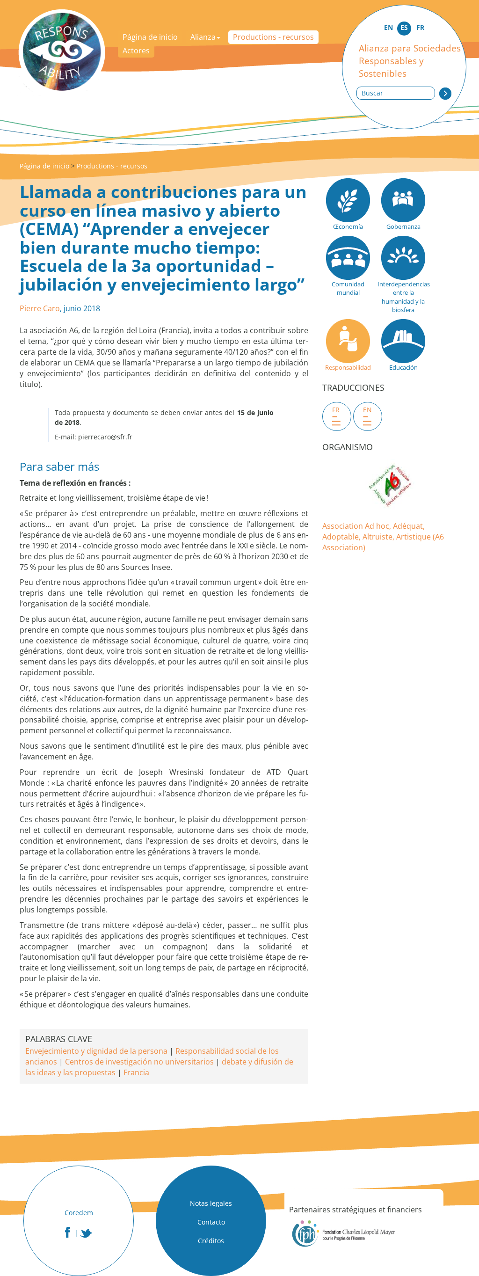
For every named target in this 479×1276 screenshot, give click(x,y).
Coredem (79, 1212)
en (367, 409)
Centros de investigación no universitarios (139, 1062)
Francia (136, 1072)
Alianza (203, 37)
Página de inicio (150, 37)
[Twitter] (86, 1233)
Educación (403, 367)
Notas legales (211, 1203)
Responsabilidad (348, 367)
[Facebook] (67, 1232)
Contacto (211, 1222)
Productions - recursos (273, 37)
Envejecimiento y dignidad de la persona (96, 1051)
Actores (136, 50)
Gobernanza (403, 226)
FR (420, 27)
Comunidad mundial (348, 288)
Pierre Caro (40, 308)
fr (336, 409)
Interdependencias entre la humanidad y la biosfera (403, 297)
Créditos (211, 1240)
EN (388, 27)
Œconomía (348, 226)
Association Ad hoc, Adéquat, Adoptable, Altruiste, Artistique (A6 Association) (383, 537)
